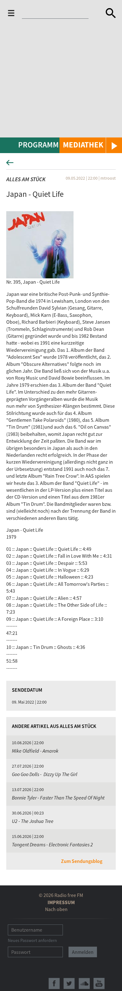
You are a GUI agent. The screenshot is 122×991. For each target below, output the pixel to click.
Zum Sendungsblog (81, 861)
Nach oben (56, 909)
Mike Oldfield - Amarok (35, 751)
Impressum (61, 902)
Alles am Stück (25, 179)
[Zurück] (61, 164)
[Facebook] (54, 983)
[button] (90, 145)
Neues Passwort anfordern (32, 940)
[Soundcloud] (84, 983)
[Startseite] (57, 14)
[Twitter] (69, 983)
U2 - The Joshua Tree (32, 821)
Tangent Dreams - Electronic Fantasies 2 (52, 844)
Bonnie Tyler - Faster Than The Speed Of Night (58, 797)
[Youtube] (99, 983)
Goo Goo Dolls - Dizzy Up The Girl (44, 774)
